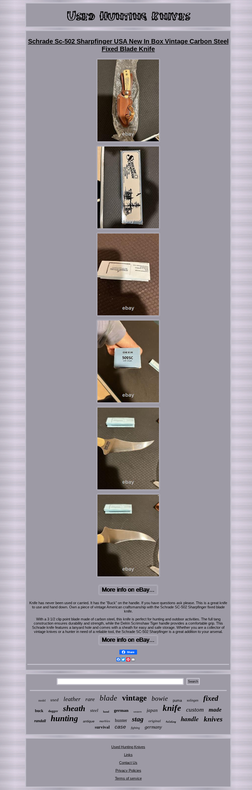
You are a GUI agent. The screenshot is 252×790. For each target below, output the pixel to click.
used (54, 700)
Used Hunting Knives (128, 747)
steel (94, 710)
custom (195, 709)
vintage (134, 697)
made (215, 710)
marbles (104, 721)
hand (106, 711)
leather (71, 699)
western (137, 711)
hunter (121, 720)
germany (153, 727)
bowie (160, 698)
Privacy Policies (128, 770)
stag (137, 719)
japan (152, 710)
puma (177, 700)
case (120, 727)
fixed (210, 698)
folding (171, 721)
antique (88, 721)
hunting (64, 718)
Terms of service (128, 778)
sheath (74, 708)
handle (190, 718)
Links (128, 755)
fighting (135, 728)
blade (108, 698)
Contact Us (128, 763)
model (42, 700)
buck (39, 711)
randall (40, 721)
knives (213, 719)
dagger (53, 711)
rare (90, 699)
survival (102, 727)
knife (172, 708)
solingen (192, 700)
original (154, 721)
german (121, 710)
